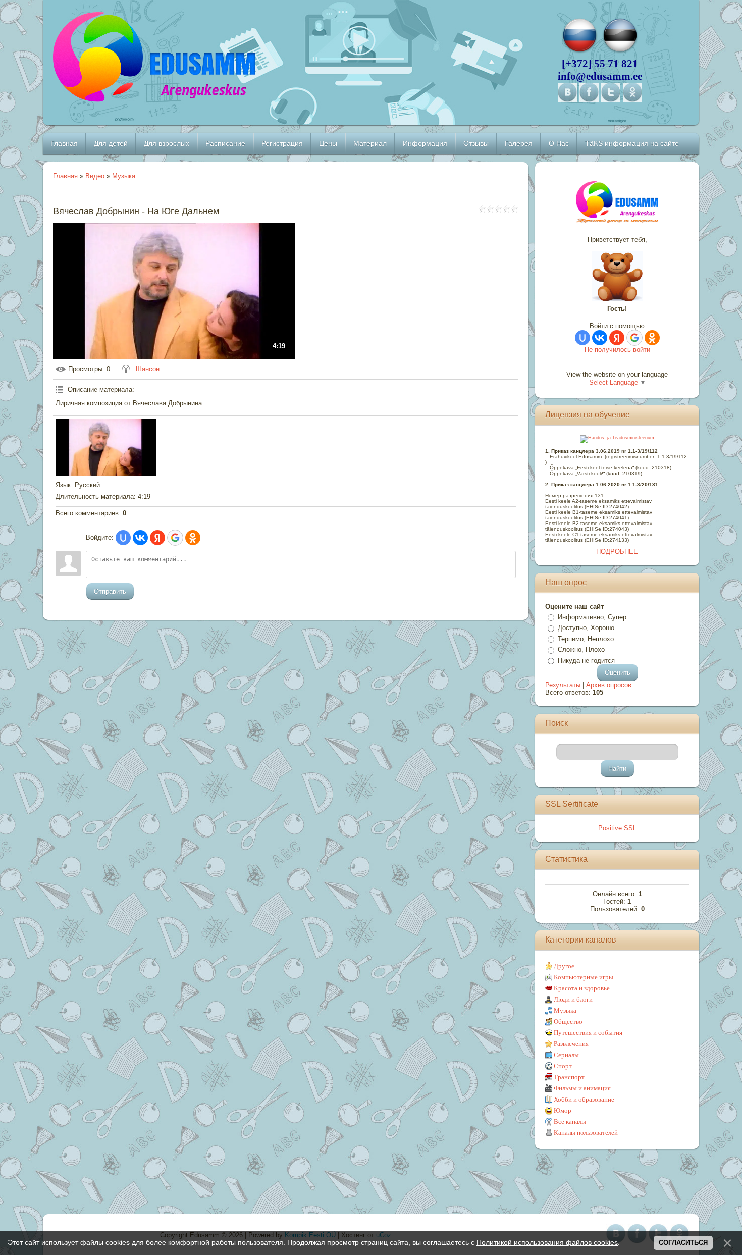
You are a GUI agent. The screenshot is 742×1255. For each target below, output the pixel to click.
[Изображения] (106, 447)
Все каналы (570, 1121)
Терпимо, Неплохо (586, 639)
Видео (94, 176)
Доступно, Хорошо (586, 628)
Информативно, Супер (592, 617)
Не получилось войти (617, 349)
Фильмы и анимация (582, 1088)
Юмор (562, 1110)
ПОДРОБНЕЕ (617, 551)
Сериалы (566, 1055)
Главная (65, 176)
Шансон (148, 369)
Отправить (110, 591)
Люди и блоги (573, 999)
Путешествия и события (588, 1032)
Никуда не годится (586, 660)
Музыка (123, 176)
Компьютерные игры (583, 977)
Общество (568, 1021)
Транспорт (569, 1077)
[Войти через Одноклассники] (192, 537)
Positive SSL (617, 828)
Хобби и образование (584, 1099)
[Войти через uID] (123, 537)
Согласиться (683, 1242)
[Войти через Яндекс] (157, 537)
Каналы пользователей (586, 1132)
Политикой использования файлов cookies (547, 1242)
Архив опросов (608, 685)
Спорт (563, 1066)
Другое (564, 966)
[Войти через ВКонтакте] (140, 537)
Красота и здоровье (582, 988)
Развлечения (571, 1044)
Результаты (562, 685)
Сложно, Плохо (581, 649)
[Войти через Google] (175, 538)
